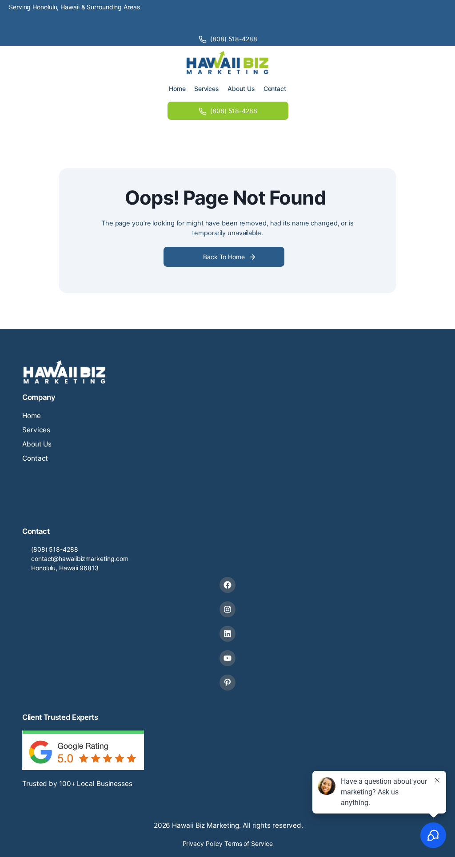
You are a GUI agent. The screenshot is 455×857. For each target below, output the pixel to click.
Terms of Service (248, 843)
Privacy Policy (203, 843)
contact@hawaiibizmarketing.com (79, 558)
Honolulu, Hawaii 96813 (65, 568)
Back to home (223, 257)
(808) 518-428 (52, 549)
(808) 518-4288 (233, 39)
